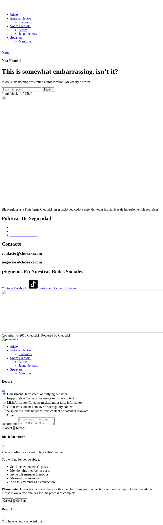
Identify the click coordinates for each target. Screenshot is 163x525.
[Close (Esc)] (3, 391)
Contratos (25, 22)
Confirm (21, 500)
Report (20, 428)
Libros (23, 30)
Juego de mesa (28, 33)
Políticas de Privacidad (25, 231)
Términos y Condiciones (26, 227)
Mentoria (25, 41)
